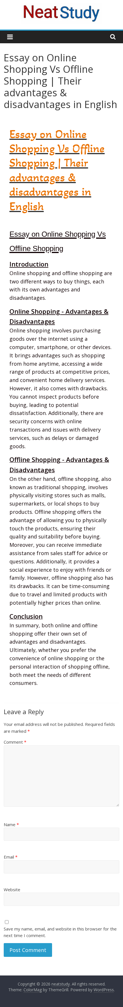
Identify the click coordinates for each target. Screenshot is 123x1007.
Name (11, 824)
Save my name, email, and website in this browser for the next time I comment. (60, 932)
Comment (15, 742)
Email (10, 857)
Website (12, 889)
